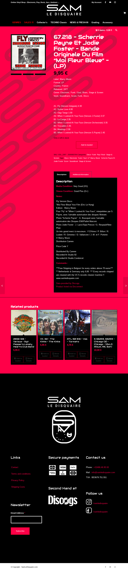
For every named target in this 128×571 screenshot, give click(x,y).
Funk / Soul (82, 158)
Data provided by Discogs (67, 283)
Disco (89, 155)
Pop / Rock (101, 155)
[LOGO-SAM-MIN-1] (64, 12)
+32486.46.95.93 (101, 467)
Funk (94, 155)
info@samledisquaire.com (103, 472)
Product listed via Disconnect (69, 286)
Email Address (18, 513)
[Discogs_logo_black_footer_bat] (62, 500)
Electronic (73, 158)
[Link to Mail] (110, 2)
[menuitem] (95, 2)
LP (88, 158)
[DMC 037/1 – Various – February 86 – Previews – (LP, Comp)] (125, 285)
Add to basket (87, 145)
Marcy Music (95, 158)
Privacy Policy (17, 480)
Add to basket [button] (18, 360)
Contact (14, 467)
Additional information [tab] (81, 174)
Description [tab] (61, 174)
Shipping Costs (18, 487)
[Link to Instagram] (115, 2)
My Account (96, 2)
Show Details (29, 360)
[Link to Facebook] (105, 2)
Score (66, 161)
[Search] (115, 30)
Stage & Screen (85, 161)
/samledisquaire (100, 503)
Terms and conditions (21, 474)
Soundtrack (73, 161)
